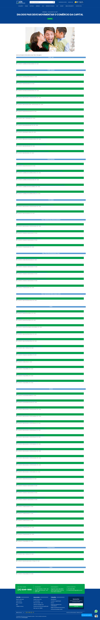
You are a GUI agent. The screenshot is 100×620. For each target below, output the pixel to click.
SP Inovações (25, 617)
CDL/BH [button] (61, 6)
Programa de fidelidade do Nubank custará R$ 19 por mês (27, 484)
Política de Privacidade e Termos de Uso (74, 612)
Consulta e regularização (56, 601)
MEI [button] (57, 6)
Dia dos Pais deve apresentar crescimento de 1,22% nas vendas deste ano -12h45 (32, 151)
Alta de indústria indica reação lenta (23, 505)
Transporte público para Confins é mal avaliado (25, 552)
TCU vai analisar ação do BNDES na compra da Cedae (26, 512)
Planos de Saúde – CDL (38, 602)
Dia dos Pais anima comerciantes (22, 103)
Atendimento (53, 599)
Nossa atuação (19, 602)
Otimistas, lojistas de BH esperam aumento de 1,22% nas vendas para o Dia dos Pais (33, 75)
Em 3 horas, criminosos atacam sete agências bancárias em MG (28, 572)
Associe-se (70, 2)
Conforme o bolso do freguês (22, 299)
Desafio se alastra (19, 164)
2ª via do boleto (37, 601)
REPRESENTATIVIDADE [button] (50, 6)
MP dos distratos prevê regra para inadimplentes (25, 491)
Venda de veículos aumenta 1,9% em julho (24, 231)
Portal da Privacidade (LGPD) (56, 609)
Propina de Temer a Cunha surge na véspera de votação (27, 381)
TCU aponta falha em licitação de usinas (24, 339)
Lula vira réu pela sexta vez (21, 374)
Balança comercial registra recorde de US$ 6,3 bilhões (27, 463)
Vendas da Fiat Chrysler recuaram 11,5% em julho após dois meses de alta (30, 224)
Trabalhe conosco (19, 606)
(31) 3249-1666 (25, 589)
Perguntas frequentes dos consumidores (56, 605)
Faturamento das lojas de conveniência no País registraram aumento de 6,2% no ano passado (34, 205)
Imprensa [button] (38, 6)
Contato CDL (79, 6)
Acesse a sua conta (37, 599)
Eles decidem (18, 318)
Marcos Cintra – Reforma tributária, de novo (24, 394)
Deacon (52, 602)
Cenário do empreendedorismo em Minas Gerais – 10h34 (27, 62)
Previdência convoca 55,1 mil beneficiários (24, 477)
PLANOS (26, 6)
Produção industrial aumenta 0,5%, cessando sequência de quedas (29, 449)
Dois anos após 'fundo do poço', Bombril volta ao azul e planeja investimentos (31, 272)
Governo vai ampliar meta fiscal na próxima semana (26, 401)
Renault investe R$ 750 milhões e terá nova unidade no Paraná (28, 238)
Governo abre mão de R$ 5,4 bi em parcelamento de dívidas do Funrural (30, 498)
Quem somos (19, 601)
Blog (43, 6)
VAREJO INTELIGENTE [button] (69, 6)
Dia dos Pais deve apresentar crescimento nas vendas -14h (28, 130)
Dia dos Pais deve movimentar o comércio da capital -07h (27, 123)
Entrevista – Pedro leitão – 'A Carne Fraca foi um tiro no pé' (27, 539)
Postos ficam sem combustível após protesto (25, 245)
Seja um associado (20, 599)
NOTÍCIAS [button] (32, 6)
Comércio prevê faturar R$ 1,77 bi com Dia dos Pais (26, 96)
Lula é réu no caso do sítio (21, 325)
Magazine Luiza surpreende (21, 286)
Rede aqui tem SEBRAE (38, 608)
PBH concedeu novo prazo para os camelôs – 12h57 (26, 192)
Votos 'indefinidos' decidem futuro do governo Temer (26, 353)
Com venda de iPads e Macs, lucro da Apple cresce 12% (27, 258)
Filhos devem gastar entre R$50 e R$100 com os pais (26, 89)
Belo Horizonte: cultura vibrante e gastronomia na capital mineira (29, 559)
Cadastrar (76, 606)
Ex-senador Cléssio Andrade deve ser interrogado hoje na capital (29, 346)
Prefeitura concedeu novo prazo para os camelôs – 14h (27, 178)
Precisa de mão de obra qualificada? (41, 606)
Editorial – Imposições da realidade (23, 470)
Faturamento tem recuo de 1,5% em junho (24, 456)
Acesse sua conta (63, 2)
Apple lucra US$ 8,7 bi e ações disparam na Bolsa (26, 265)
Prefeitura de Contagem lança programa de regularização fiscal (28, 532)
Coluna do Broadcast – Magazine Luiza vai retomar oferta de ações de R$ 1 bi (31, 279)
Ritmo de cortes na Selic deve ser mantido (24, 421)
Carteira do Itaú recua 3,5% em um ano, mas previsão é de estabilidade (30, 435)
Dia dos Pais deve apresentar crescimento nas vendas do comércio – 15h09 (31, 144)
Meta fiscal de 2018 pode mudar (22, 519)
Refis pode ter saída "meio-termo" (23, 414)
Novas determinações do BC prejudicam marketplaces (27, 442)
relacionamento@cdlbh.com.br (75, 590)
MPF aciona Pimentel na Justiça (22, 367)
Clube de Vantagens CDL (39, 604)
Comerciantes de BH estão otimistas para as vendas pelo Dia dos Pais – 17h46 (31, 137)
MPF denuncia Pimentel (21, 311)
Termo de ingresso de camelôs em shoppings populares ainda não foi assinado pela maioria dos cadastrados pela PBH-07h (40, 185)
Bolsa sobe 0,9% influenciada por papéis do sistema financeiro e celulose (30, 428)
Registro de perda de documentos (58, 607)
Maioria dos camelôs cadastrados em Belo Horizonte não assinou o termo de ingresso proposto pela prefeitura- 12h (39, 171)
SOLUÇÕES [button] (20, 6)
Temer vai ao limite (20, 360)
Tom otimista (18, 332)
